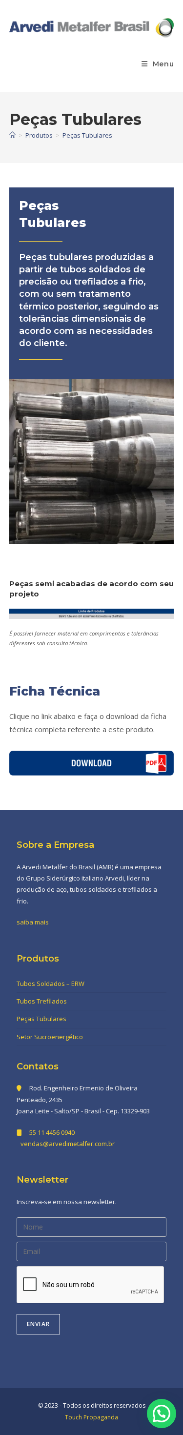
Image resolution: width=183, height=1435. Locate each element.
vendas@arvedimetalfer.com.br (67, 1143)
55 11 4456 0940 (52, 1132)
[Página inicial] (12, 135)
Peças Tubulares (87, 135)
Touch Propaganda (91, 1417)
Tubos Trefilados (42, 1001)
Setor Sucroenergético (50, 1036)
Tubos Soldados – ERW (50, 983)
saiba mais (33, 922)
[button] (161, 1413)
